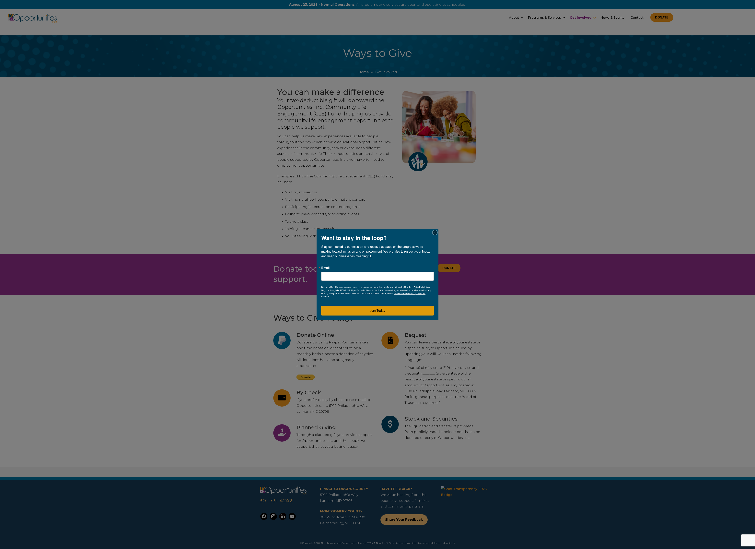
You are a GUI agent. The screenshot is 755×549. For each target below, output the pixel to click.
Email (325, 267)
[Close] (435, 232)
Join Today (377, 310)
